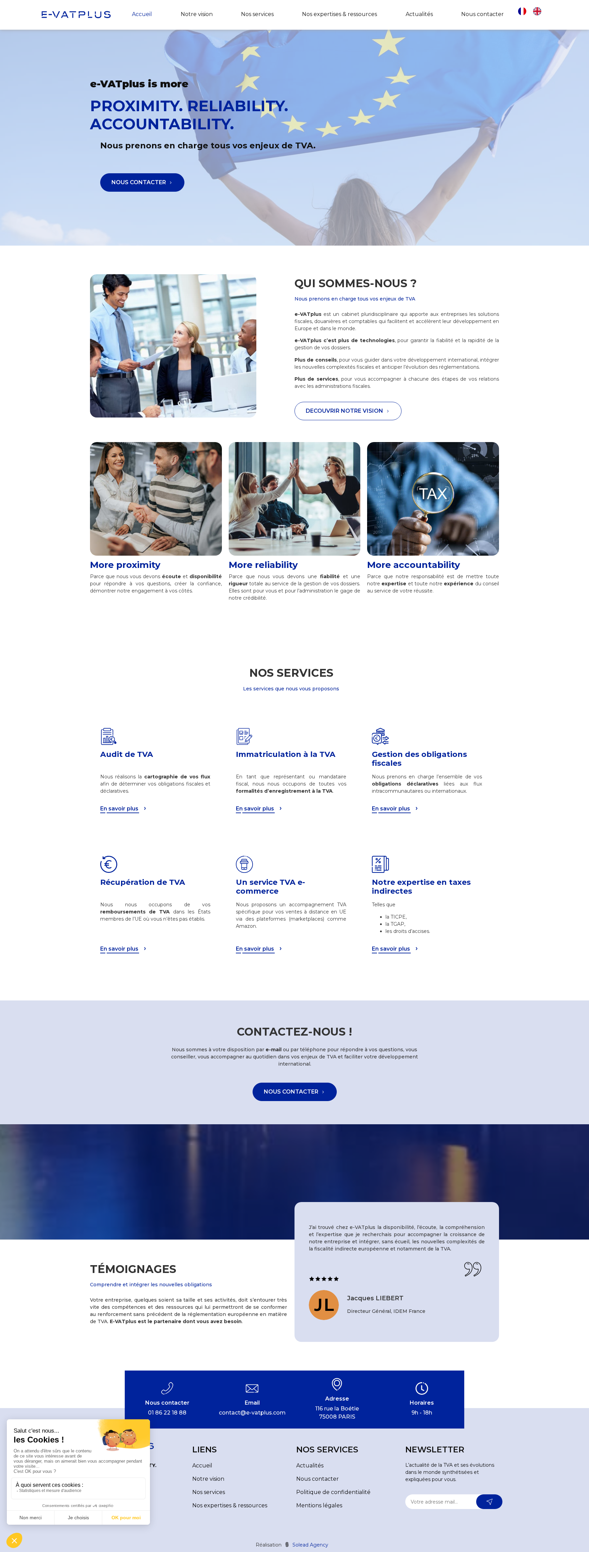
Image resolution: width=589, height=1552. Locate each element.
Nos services (257, 14)
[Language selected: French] (533, 14)
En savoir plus (119, 808)
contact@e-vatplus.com (252, 1412)
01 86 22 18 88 (167, 1412)
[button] (142, 182)
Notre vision (197, 14)
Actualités (419, 14)
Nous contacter (482, 14)
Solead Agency (309, 1545)
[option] (539, 11)
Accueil (142, 14)
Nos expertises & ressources (339, 14)
